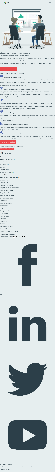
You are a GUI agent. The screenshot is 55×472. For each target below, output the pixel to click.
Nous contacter (4, 216)
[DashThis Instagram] (1, 295)
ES (19, 236)
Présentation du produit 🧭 (7, 159)
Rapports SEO (4, 182)
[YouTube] (27, 462)
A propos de (3, 221)
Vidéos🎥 (3, 175)
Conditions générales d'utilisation (9, 231)
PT (24, 236)
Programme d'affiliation (6, 226)
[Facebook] (27, 292)
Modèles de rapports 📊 (7, 172)
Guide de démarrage (6, 203)
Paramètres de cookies (6, 236)
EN (16, 236)
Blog (1, 208)
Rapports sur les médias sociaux (9, 187)
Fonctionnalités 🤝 (5, 162)
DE (22, 236)
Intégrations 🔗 (4, 164)
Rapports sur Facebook (6, 193)
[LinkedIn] (27, 350)
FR (14, 236)
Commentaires (4, 229)
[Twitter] (27, 406)
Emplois (2, 224)
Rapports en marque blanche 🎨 (9, 177)
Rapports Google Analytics (7, 195)
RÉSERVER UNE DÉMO (8, 69)
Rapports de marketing (6, 190)
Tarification (3, 167)
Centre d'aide (4, 206)
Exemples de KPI (5, 211)
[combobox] (14, 237)
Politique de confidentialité (7, 234)
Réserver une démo (7, 149)
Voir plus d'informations (6, 198)
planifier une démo (8, 142)
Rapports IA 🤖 (4, 169)
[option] (16, 237)
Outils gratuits (4, 213)
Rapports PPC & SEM (6, 185)
